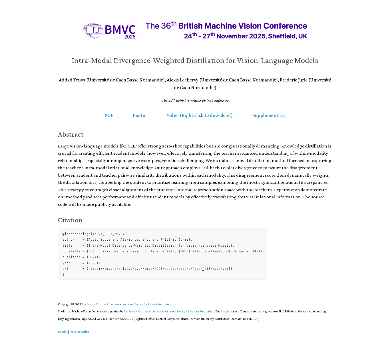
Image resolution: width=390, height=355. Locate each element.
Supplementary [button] (269, 115)
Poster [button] (140, 115)
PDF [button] (108, 115)
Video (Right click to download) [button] (200, 115)
